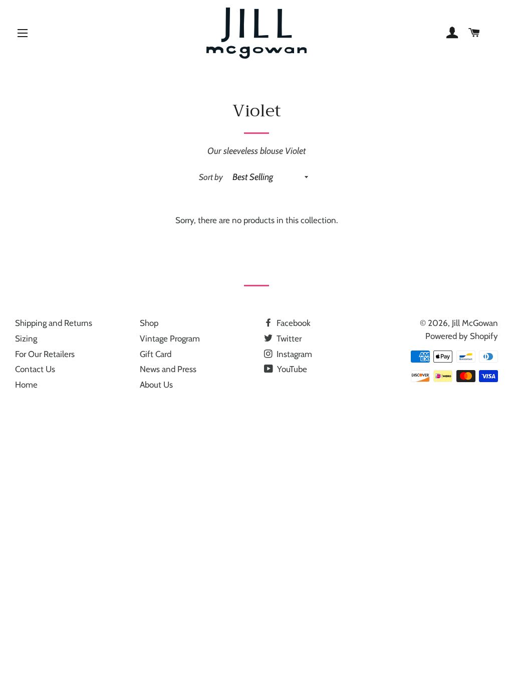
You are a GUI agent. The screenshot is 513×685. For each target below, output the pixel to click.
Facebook (293, 323)
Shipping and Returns (53, 323)
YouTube (291, 369)
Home (26, 385)
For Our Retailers (45, 354)
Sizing (26, 338)
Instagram (293, 354)
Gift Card (155, 354)
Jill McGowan (475, 323)
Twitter (288, 338)
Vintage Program (170, 338)
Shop (149, 323)
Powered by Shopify (461, 336)
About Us (156, 385)
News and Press (168, 369)
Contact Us (35, 369)
